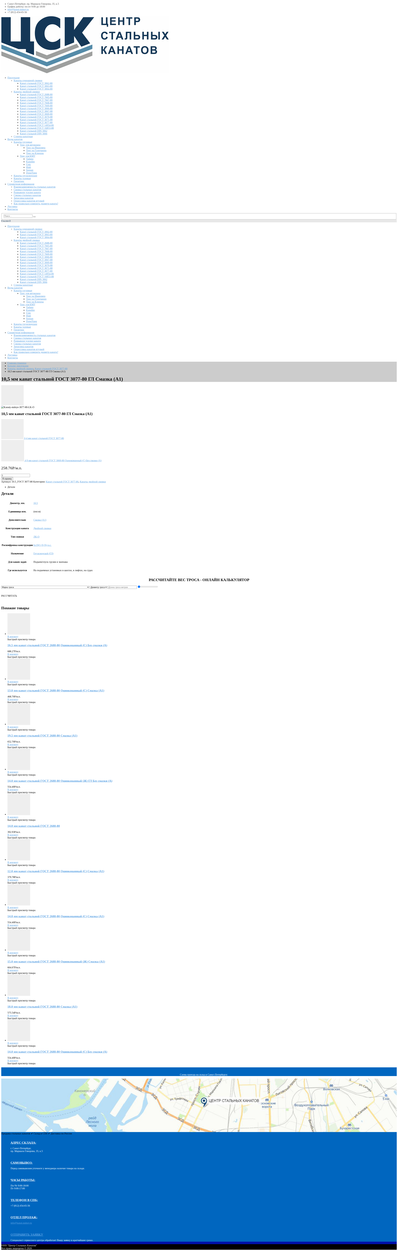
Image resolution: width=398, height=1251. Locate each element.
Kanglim (30, 161)
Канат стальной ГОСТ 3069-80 (36, 114)
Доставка (12, 206)
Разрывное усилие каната (27, 192)
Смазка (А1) (39, 520)
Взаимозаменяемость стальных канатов (35, 187)
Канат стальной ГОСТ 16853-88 (37, 128)
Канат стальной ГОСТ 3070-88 (36, 117)
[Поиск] (34, 216)
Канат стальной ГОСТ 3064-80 (36, 89)
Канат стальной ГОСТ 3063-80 (36, 86)
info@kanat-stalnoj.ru (18, 9)
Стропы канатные (23, 136)
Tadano (29, 159)
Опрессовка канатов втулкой (29, 201)
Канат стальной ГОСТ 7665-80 (36, 97)
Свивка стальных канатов (27, 189)
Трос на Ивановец (35, 147)
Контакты (12, 209)
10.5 (35, 503)
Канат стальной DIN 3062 (33, 131)
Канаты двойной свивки (27, 91)
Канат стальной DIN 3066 (33, 133)
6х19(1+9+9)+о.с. (42, 545)
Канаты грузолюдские (25, 175)
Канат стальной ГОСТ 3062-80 (36, 83)
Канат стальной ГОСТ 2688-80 (36, 94)
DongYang (31, 173)
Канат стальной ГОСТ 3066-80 (36, 108)
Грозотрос (19, 181)
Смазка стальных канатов (27, 195)
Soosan (29, 170)
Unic (28, 164)
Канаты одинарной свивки (28, 80)
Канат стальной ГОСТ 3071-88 (36, 119)
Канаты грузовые (23, 142)
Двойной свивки (42, 528)
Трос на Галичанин (36, 150)
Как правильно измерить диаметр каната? (36, 203)
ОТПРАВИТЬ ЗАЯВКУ (27, 1234)
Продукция (13, 77)
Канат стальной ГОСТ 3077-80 (36, 122)
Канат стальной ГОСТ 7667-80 (36, 100)
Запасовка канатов (23, 198)
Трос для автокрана (30, 145)
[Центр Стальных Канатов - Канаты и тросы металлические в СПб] (85, 72)
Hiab (28, 167)
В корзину (7, 479)
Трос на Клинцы (35, 153)
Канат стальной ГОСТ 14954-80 (37, 125)
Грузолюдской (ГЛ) (43, 553)
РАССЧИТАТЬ (9, 595)
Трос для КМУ (27, 156)
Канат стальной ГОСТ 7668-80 (36, 103)
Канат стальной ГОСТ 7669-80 (36, 105)
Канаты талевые (22, 178)
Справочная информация (20, 184)
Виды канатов (15, 139)
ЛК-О (36, 536)
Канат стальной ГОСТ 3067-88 (36, 111)
